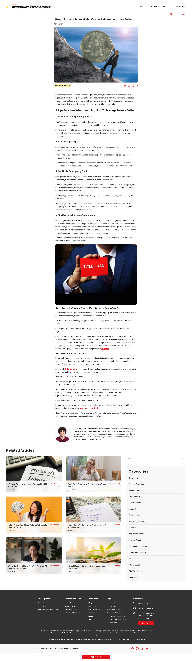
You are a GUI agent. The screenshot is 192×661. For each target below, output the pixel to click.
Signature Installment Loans (48, 609)
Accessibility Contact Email (117, 619)
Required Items (70, 606)
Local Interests (135, 503)
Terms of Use (112, 603)
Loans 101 (132, 509)
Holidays (132, 558)
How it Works (69, 603)
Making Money (134, 490)
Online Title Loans (44, 603)
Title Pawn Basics (136, 571)
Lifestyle (132, 527)
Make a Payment (94, 609)
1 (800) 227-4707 (179, 14)
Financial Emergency (137, 484)
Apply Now (146, 623)
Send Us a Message (145, 608)
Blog (90, 603)
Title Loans (42, 606)
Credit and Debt (135, 515)
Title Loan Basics (135, 565)
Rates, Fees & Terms (114, 609)
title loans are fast (73, 369)
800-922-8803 (112, 623)
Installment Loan (72, 613)
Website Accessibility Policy (117, 616)
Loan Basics (133, 577)
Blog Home (133, 478)
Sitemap (91, 616)
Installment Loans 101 (137, 534)
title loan (105, 348)
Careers (91, 613)
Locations (92, 606)
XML (89, 619)
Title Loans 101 (134, 496)
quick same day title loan (90, 408)
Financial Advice (135, 540)
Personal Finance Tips (62, 86)
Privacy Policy (111, 606)
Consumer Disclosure (115, 613)
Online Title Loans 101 (137, 552)
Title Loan (70, 609)
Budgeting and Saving (137, 521)
